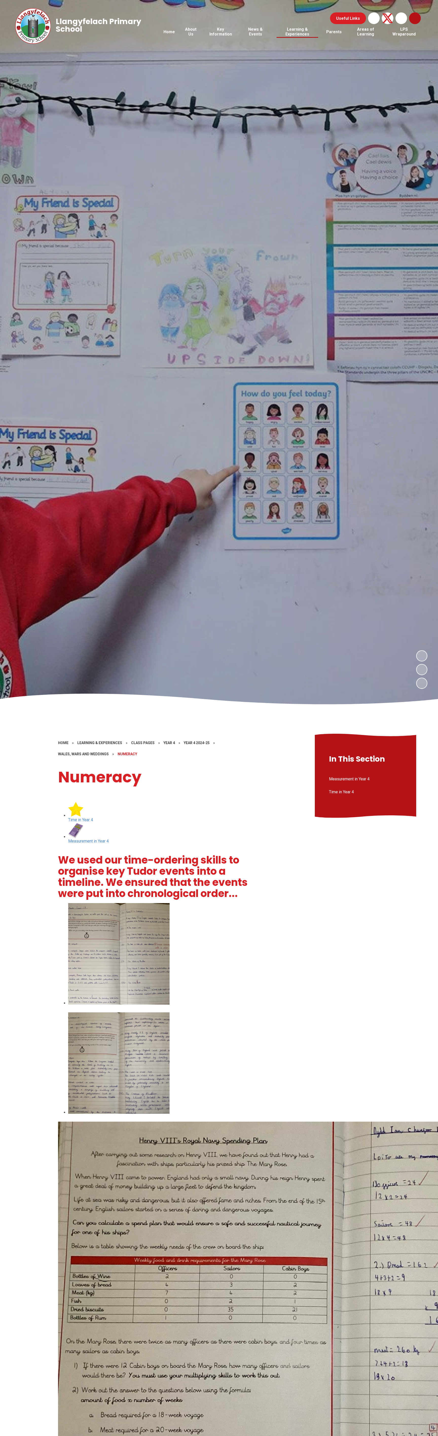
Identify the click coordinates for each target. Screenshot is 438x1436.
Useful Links (348, 18)
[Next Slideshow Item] (421, 655)
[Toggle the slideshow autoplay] (421, 683)
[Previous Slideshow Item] (421, 669)
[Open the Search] (415, 18)
